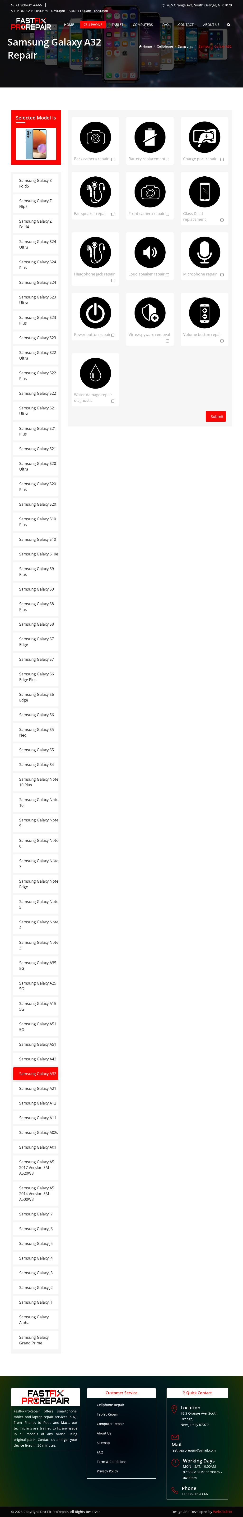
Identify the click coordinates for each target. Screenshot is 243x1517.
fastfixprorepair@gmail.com (194, 1450)
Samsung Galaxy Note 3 (38, 945)
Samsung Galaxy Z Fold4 (35, 224)
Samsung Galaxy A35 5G (37, 965)
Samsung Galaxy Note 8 (38, 843)
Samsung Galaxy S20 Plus (37, 486)
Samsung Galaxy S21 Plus (37, 431)
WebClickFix (222, 1511)
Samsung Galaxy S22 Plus (37, 375)
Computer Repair (110, 1423)
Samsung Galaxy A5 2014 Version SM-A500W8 (36, 1193)
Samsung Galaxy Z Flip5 (35, 203)
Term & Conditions (111, 1461)
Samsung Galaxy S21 (37, 448)
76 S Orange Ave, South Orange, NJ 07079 (199, 5)
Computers (143, 24)
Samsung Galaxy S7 (36, 659)
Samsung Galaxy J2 (36, 1287)
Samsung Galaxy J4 (36, 1258)
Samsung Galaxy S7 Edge (36, 641)
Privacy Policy (107, 1471)
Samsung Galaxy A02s (38, 1132)
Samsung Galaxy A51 (37, 1044)
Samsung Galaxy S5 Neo (36, 732)
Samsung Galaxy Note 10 (38, 802)
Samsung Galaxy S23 (37, 337)
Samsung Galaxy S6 (36, 714)
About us (211, 24)
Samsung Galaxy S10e (38, 554)
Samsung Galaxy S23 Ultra (37, 299)
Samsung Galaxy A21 (37, 1088)
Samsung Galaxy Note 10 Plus (38, 782)
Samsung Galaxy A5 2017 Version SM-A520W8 (36, 1167)
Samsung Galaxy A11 (37, 1117)
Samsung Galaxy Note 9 (38, 822)
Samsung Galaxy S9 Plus (36, 571)
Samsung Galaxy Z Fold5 (35, 183)
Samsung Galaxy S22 (37, 393)
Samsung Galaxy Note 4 (38, 924)
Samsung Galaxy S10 (37, 539)
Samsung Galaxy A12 (37, 1103)
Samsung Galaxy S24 (37, 282)
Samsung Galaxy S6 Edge (36, 697)
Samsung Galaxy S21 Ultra (37, 410)
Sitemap (103, 1442)
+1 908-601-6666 (29, 5)
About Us (104, 1433)
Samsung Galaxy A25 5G (37, 986)
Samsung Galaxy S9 (36, 589)
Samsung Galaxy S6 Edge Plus (36, 676)
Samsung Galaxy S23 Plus (37, 320)
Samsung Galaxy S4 (36, 764)
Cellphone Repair (110, 1404)
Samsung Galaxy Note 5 (38, 904)
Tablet (117, 24)
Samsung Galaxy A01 (37, 1147)
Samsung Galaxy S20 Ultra (37, 466)
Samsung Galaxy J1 (36, 1302)
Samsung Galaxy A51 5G (37, 1026)
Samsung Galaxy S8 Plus (36, 606)
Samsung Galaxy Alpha (34, 1319)
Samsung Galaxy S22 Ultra (37, 355)
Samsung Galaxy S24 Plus (37, 264)
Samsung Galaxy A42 (37, 1059)
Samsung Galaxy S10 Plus (37, 521)
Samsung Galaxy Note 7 (38, 863)
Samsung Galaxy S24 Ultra (37, 244)
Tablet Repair (107, 1414)
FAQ (165, 24)
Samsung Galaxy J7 (36, 1214)
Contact (186, 24)
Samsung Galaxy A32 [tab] (37, 1073)
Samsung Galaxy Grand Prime (34, 1340)
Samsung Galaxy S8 (36, 624)
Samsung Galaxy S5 (36, 749)
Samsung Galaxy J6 (36, 1228)
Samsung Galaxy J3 (36, 1272)
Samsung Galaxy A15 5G (37, 1006)
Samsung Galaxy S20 (37, 504)
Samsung (185, 46)
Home (69, 24)
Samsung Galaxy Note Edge (38, 884)
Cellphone (93, 24)
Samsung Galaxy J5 (36, 1243)
